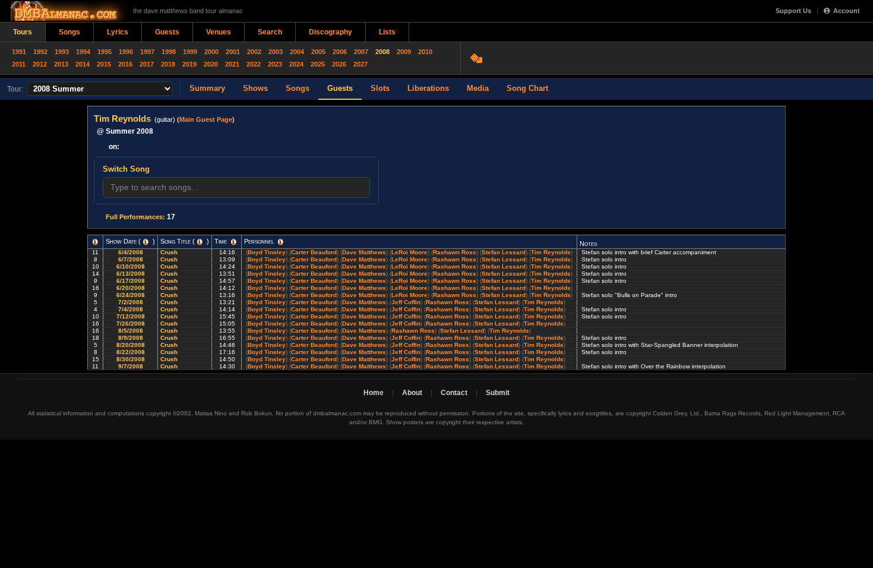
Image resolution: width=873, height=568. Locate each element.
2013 (61, 64)
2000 (211, 51)
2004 (297, 51)
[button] (95, 241)
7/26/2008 (130, 323)
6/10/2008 (130, 266)
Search (270, 32)
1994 (83, 51)
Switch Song (126, 169)
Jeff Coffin (405, 302)
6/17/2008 (130, 280)
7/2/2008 (130, 302)
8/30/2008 (130, 359)
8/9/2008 (130, 338)
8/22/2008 (130, 352)
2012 (40, 64)
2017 (147, 64)
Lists (387, 32)
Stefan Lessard (504, 252)
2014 (82, 64)
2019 (189, 64)
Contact (454, 393)
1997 (147, 51)
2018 (168, 64)
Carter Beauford (314, 252)
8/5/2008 (130, 330)
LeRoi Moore (409, 252)
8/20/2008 (130, 345)
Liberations (428, 88)
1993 (62, 51)
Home (373, 393)
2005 (318, 51)
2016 (125, 64)
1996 (126, 51)
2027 (360, 64)
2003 (275, 51)
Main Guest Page (205, 119)
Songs (69, 32)
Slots (380, 88)
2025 (318, 64)
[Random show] (477, 58)
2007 (361, 51)
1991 (19, 51)
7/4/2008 (130, 309)
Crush (169, 252)
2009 (404, 51)
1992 (40, 51)
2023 (275, 64)
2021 (232, 64)
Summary (207, 88)
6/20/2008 (130, 288)
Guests (167, 32)
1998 (169, 51)
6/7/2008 (130, 259)
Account (846, 10)
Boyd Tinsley (267, 252)
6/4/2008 (130, 252)
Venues (218, 32)
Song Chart (527, 88)
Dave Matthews (364, 252)
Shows (255, 88)
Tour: (15, 89)
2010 (425, 51)
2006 (340, 51)
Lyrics (117, 32)
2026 (339, 64)
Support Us (793, 10)
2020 (211, 64)
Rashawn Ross (454, 252)
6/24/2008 (130, 295)
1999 (190, 51)
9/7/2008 (130, 366)
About (412, 393)
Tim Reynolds (551, 252)
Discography (330, 32)
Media (478, 88)
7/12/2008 (130, 316)
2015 (104, 64)
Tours (22, 32)
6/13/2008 (130, 273)
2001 (233, 51)
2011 (19, 64)
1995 (104, 51)
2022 (253, 64)
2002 (254, 51)
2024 (296, 64)
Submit (498, 393)
